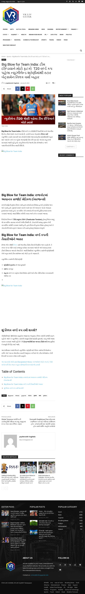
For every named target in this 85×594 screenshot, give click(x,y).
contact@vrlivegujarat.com (39, 575)
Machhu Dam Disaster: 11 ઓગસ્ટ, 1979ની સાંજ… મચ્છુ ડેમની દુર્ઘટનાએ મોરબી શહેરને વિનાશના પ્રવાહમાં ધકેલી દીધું (75, 127)
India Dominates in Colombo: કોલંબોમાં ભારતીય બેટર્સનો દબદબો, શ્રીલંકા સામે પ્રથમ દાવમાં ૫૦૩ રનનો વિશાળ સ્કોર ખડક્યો (46, 479)
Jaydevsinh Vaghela (12, 83)
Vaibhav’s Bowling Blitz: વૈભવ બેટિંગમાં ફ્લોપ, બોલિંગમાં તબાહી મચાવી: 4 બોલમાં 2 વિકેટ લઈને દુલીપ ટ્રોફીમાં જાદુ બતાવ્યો (10, 479)
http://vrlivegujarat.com (26, 440)
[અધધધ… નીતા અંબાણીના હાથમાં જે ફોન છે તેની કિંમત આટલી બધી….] (33, 513)
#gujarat (10, 395)
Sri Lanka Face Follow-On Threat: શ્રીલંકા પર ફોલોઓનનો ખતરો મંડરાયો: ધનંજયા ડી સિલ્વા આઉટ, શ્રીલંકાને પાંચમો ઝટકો (27, 479)
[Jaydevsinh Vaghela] (3, 83)
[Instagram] (70, 1)
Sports (9, 56)
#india (17, 395)
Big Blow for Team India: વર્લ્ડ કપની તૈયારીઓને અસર (23, 384)
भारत (40, 395)
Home (3, 56)
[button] (80, 50)
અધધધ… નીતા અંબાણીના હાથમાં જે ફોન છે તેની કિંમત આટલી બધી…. (46, 513)
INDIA (29, 395)
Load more (70, 146)
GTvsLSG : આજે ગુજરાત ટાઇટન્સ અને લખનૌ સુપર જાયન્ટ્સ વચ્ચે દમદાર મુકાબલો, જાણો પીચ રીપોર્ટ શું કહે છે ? (46, 534)
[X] (73, 1)
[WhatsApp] (76, 1)
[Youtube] (82, 1)
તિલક (15, 245)
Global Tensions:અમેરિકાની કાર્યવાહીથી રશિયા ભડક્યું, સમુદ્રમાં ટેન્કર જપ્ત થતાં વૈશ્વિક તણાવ (14, 421)
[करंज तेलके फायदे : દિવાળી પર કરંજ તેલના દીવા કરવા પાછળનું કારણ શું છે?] (33, 522)
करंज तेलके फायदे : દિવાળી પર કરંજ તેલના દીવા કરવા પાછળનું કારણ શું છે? (46, 523)
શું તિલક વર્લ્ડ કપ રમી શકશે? (14, 388)
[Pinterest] (27, 88)
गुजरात (35, 395)
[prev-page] (3, 488)
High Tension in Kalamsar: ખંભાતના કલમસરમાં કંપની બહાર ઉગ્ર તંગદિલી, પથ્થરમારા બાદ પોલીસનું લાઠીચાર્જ (75, 114)
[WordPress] (79, 1)
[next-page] (6, 488)
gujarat (23, 395)
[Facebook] (67, 1)
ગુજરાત (45, 395)
